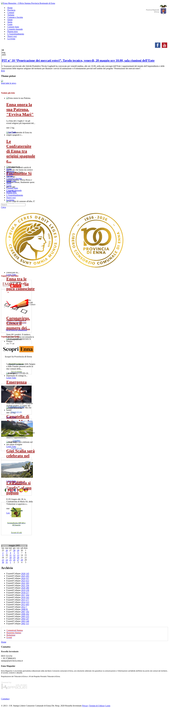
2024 (23, 578)
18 (10, 557)
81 (27, 609)
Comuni (9, 174)
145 (27, 573)
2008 (23, 609)
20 (18, 557)
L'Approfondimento (14, 195)
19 (14, 557)
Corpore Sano (12, 188)
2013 (23, 604)
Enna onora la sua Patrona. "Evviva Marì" (20, 109)
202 (27, 614)
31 (7, 562)
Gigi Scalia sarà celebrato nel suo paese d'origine (20, 458)
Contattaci (5, 699)
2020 (23, 588)
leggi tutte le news (8, 83)
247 (27, 619)
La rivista (11, 39)
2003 (23, 621)
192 (27, 612)
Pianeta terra (11, 193)
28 (14, 550)
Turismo (9, 176)
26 (7, 550)
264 (27, 595)
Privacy (85, 706)
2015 (23, 600)
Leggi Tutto (11, 274)
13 (18, 555)
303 (27, 583)
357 (27, 578)
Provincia (10, 171)
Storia (8, 183)
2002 (23, 623)
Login (107, 706)
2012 (23, 607)
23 (3, 560)
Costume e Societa (15, 17)
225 (27, 616)
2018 (23, 592)
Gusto (8, 186)
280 (27, 588)
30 (3, 562)
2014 (23, 602)
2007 (23, 612)
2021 (23, 585)
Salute (8, 181)
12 (14, 555)
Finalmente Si (19, 173)
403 (27, 604)
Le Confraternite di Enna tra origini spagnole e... (20, 151)
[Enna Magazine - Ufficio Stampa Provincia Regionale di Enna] (28, 3)
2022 (23, 583)
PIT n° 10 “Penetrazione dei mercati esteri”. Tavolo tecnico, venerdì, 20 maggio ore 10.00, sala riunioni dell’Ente (78, 60)
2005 (23, 616)
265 (27, 576)
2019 (23, 590)
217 (27, 592)
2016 (23, 597)
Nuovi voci (11, 197)
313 (27, 602)
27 (18, 560)
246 (27, 621)
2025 (23, 576)
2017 (23, 595)
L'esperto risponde (14, 190)
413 (27, 581)
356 (27, 585)
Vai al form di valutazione (16, 330)
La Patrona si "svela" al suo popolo (18, 487)
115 (27, 623)
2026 (23, 573)
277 (27, 600)
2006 (23, 614)
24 (7, 560)
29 (18, 550)
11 (10, 555)
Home (8, 169)
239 (27, 590)
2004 (23, 619)
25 (10, 560)
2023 (23, 581)
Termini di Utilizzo (97, 706)
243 (27, 597)
